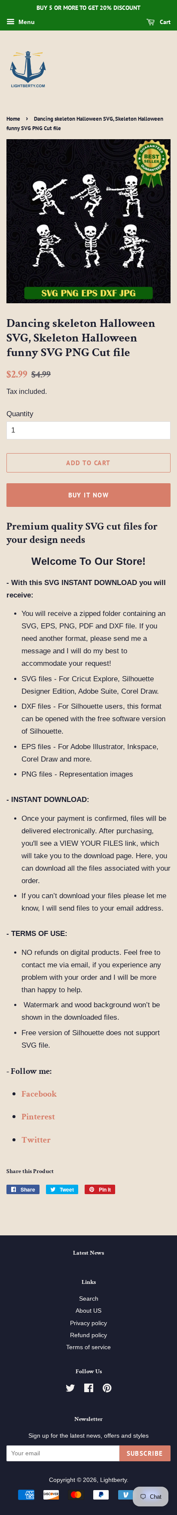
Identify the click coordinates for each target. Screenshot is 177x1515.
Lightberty (113, 1479)
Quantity (20, 414)
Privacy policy (88, 1323)
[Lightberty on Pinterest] (107, 1389)
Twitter (36, 1140)
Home (13, 118)
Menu (26, 21)
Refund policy (88, 1335)
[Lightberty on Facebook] (89, 1389)
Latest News (88, 1253)
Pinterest (38, 1116)
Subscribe (145, 1453)
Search (88, 1298)
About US (88, 1310)
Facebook (39, 1094)
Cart (164, 22)
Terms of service (88, 1347)
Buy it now (88, 495)
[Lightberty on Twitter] (70, 1389)
